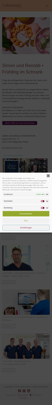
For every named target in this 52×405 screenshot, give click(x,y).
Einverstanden (26, 213)
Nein (26, 220)
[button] (48, 175)
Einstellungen (26, 227)
